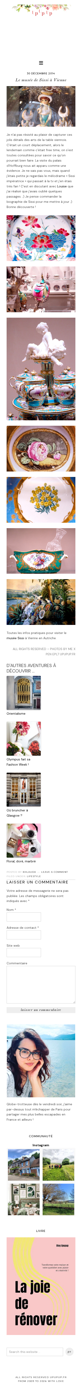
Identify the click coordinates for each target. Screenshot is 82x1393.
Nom (11, 910)
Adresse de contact (23, 928)
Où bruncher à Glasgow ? (17, 812)
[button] (41, 63)
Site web (13, 945)
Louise (62, 186)
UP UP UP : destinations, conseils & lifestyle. (41, 27)
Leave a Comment (54, 872)
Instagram (41, 1145)
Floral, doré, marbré (21, 861)
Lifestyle (34, 876)
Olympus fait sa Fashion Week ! (18, 761)
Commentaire (17, 963)
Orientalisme (16, 713)
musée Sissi (15, 638)
